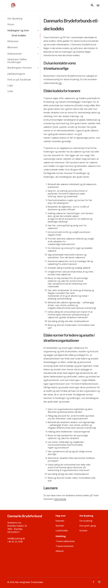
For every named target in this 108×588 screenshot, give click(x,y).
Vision (10, 24)
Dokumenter (14, 53)
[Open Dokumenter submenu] (38, 54)
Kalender (60, 520)
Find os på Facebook (19, 79)
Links (10, 91)
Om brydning (85, 520)
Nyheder (60, 525)
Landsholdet (62, 530)
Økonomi (12, 47)
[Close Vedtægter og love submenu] (38, 30)
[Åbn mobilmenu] (98, 5)
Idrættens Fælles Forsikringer (17, 61)
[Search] (92, 5)
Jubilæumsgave (16, 73)
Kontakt (83, 530)
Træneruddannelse (65, 541)
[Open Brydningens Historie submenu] (38, 68)
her (60, 83)
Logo (10, 85)
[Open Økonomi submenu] (38, 47)
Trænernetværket (64, 546)
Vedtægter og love (18, 30)
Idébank (60, 551)
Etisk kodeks (19, 35)
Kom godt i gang (87, 525)
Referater (13, 41)
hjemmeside (60, 499)
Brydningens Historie (19, 67)
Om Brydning (14, 18)
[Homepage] (13, 5)
